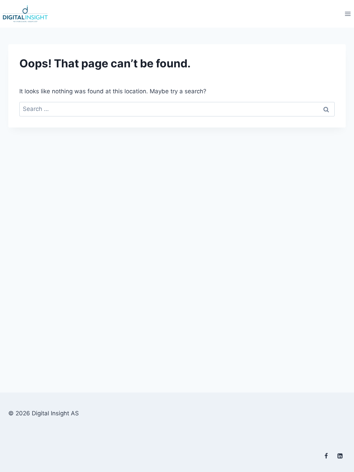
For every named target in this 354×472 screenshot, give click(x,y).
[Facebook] (326, 456)
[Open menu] (347, 13)
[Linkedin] (340, 456)
